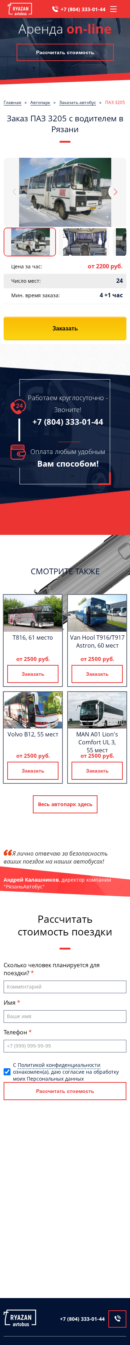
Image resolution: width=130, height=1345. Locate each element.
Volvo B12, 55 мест (33, 734)
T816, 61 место (33, 637)
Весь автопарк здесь (65, 804)
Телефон (16, 1032)
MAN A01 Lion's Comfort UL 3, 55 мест (97, 742)
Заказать (65, 328)
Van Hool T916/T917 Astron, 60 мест (97, 641)
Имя (10, 1003)
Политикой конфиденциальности (59, 1064)
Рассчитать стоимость (65, 52)
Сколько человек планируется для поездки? (52, 969)
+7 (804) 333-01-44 (83, 9)
